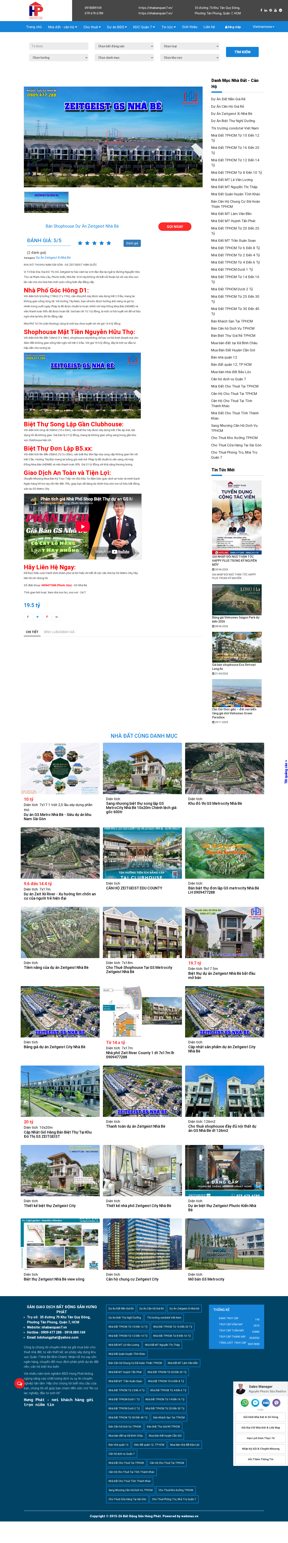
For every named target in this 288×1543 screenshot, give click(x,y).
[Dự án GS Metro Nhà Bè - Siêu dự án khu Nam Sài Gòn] (60, 768)
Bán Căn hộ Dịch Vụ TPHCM (232, 328)
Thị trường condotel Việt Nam (235, 128)
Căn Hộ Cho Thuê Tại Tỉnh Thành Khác (131, 1472)
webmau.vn (189, 1516)
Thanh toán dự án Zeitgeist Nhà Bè (135, 1126)
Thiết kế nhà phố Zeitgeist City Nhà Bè (138, 1206)
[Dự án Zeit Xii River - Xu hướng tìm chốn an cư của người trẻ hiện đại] (60, 853)
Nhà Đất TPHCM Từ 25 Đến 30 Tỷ (164, 1408)
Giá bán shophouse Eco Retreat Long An (234, 666)
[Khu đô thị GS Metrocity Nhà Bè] (224, 768)
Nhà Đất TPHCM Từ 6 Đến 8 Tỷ (235, 248)
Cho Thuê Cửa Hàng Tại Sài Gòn (236, 445)
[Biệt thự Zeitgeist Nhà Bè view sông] (60, 1244)
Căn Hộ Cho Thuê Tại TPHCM (234, 394)
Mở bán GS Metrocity (206, 1279)
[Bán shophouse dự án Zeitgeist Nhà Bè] (46, 202)
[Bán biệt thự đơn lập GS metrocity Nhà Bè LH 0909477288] (224, 853)
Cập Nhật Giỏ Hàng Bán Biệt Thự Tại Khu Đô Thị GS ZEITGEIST (58, 1134)
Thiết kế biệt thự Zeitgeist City (50, 1206)
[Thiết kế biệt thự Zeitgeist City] (60, 1170)
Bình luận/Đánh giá (59, 632)
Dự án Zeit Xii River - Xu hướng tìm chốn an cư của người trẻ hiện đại (60, 896)
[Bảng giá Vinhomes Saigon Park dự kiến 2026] (237, 599)
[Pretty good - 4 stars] (101, 243)
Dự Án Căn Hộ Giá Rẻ (227, 106)
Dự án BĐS (116, 27)
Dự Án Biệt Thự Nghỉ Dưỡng (233, 121)
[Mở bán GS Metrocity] (224, 1244)
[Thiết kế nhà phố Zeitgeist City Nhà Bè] (142, 1170)
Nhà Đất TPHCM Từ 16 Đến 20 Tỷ (172, 1326)
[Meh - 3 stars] (94, 243)
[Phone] (245, 1403)
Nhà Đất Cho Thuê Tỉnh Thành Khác (130, 1481)
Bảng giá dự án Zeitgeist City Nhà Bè (54, 1047)
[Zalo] (266, 1403)
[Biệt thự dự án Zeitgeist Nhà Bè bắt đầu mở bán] (224, 932)
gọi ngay (175, 226)
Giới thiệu (189, 27)
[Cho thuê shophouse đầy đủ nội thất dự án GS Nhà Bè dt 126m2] (224, 1091)
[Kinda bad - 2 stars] (87, 243)
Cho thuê (91, 27)
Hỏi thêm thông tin (260, 1459)
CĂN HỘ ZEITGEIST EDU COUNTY (134, 888)
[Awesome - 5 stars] (109, 243)
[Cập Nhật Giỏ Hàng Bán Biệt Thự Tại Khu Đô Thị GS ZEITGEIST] (60, 1091)
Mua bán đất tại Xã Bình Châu (234, 343)
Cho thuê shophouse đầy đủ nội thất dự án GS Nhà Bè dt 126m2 (222, 1128)
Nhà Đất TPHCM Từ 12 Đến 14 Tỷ (128, 1335)
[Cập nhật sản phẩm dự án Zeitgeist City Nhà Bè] (224, 1012)
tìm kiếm (242, 52)
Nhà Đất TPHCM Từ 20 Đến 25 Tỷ (167, 1372)
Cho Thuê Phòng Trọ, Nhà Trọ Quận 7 (174, 1499)
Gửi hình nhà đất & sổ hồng (260, 1417)
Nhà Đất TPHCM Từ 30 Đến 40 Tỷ (128, 1417)
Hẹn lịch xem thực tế (261, 1438)
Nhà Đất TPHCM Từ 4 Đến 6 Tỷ (235, 262)
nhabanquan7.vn (54, 1327)
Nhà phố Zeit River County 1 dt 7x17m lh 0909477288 (140, 1055)
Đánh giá (132, 243)
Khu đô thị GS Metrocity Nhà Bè (215, 803)
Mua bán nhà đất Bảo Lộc (231, 372)
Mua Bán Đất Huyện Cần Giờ (233, 350)
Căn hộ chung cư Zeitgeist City (132, 1279)
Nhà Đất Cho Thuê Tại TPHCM (234, 386)
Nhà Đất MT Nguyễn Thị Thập (234, 187)
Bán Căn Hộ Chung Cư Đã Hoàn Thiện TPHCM (135, 1363)
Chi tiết (32, 632)
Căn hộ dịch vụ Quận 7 (228, 379)
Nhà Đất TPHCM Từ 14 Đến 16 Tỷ (164, 1399)
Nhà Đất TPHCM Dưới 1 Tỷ (232, 269)
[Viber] (276, 1403)
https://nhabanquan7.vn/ (156, 8)
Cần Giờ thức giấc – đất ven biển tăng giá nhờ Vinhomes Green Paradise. (234, 713)
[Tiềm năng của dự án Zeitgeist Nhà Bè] (60, 932)
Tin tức (167, 27)
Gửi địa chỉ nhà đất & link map (260, 1427)
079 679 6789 (94, 13)
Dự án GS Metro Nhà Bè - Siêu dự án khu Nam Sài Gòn (57, 817)
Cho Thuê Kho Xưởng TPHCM (234, 438)
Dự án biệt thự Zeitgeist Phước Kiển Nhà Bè (222, 1208)
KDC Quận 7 (143, 27)
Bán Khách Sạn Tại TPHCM (232, 321)
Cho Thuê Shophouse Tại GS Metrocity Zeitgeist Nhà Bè (139, 969)
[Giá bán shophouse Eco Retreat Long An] (237, 647)
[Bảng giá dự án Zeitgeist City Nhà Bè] (60, 1012)
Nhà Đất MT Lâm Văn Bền (231, 214)
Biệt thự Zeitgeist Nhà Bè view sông (54, 1279)
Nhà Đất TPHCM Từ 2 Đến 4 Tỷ (235, 255)
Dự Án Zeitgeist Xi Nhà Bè (231, 113)
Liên (209, 27)
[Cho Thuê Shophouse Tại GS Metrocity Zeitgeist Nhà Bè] (142, 932)
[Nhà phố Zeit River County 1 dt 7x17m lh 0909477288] (142, 1012)
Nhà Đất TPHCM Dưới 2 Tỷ (232, 289)
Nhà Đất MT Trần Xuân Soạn (233, 240)
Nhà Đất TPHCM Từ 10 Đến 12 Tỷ (128, 1326)
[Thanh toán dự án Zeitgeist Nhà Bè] (142, 1091)
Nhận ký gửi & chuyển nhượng (260, 1448)
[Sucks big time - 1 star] (80, 243)
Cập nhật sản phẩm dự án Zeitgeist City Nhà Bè (222, 1049)
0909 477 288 (51, 1332)
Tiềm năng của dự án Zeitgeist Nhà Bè (56, 967)
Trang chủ (34, 27)
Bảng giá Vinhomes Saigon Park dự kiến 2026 (236, 619)
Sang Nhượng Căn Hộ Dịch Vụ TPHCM (131, 1490)
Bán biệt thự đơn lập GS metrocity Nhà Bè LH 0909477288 (223, 890)
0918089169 (93, 8)
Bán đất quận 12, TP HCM (231, 364)
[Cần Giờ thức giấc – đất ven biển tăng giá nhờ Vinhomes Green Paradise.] (237, 693)
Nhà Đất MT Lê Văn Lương (232, 180)
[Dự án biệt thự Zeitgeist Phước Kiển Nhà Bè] (224, 1170)
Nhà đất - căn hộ (61, 27)
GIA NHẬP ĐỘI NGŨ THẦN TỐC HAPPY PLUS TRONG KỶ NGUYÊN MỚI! (234, 560)
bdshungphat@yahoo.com (57, 1337)
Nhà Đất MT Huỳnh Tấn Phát (233, 221)
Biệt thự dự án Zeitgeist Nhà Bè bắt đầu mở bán (221, 975)
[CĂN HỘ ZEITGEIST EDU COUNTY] (142, 853)
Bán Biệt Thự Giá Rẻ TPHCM (233, 335)
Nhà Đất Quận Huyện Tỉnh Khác (235, 194)
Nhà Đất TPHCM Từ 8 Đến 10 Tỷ (236, 172)
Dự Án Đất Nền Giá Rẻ (228, 99)
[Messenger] (255, 1403)
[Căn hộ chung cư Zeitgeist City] (142, 1244)
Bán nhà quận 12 (224, 357)
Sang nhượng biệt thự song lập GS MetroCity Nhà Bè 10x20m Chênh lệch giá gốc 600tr (141, 807)
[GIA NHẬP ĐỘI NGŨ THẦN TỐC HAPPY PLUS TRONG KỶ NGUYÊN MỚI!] (237, 517)
